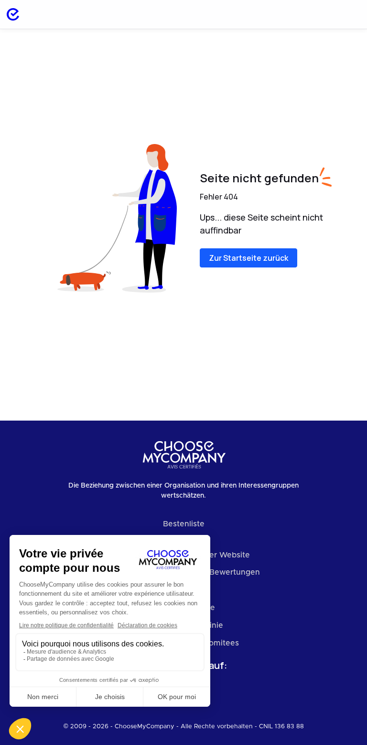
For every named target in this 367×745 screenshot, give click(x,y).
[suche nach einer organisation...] (324, 14)
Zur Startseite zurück (248, 258)
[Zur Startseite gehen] (13, 14)
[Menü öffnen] (349, 14)
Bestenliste (184, 524)
